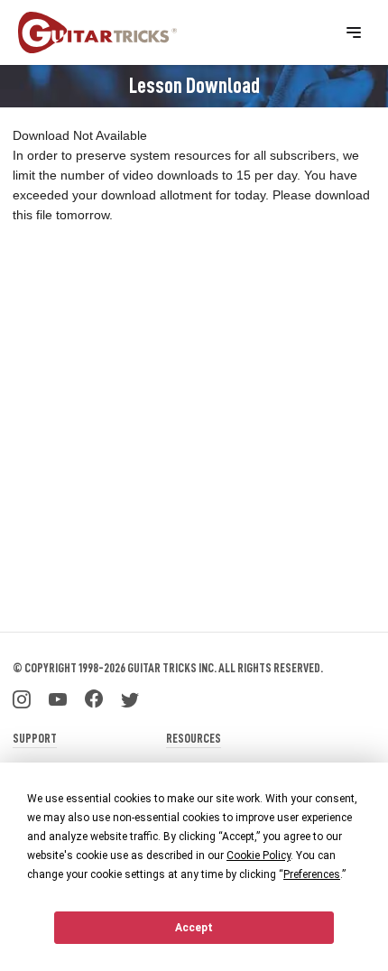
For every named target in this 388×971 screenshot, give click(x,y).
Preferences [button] (311, 874)
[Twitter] (130, 698)
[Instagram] (22, 698)
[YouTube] (58, 698)
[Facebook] (94, 698)
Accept (194, 927)
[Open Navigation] (353, 32)
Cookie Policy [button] (258, 855)
